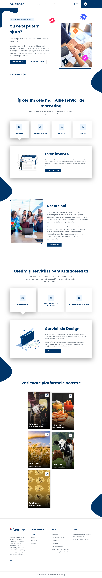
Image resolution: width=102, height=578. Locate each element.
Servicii (44, 4)
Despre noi (52, 4)
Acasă (38, 4)
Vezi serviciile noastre (37, 62)
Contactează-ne (17, 62)
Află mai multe (54, 244)
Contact (58, 4)
